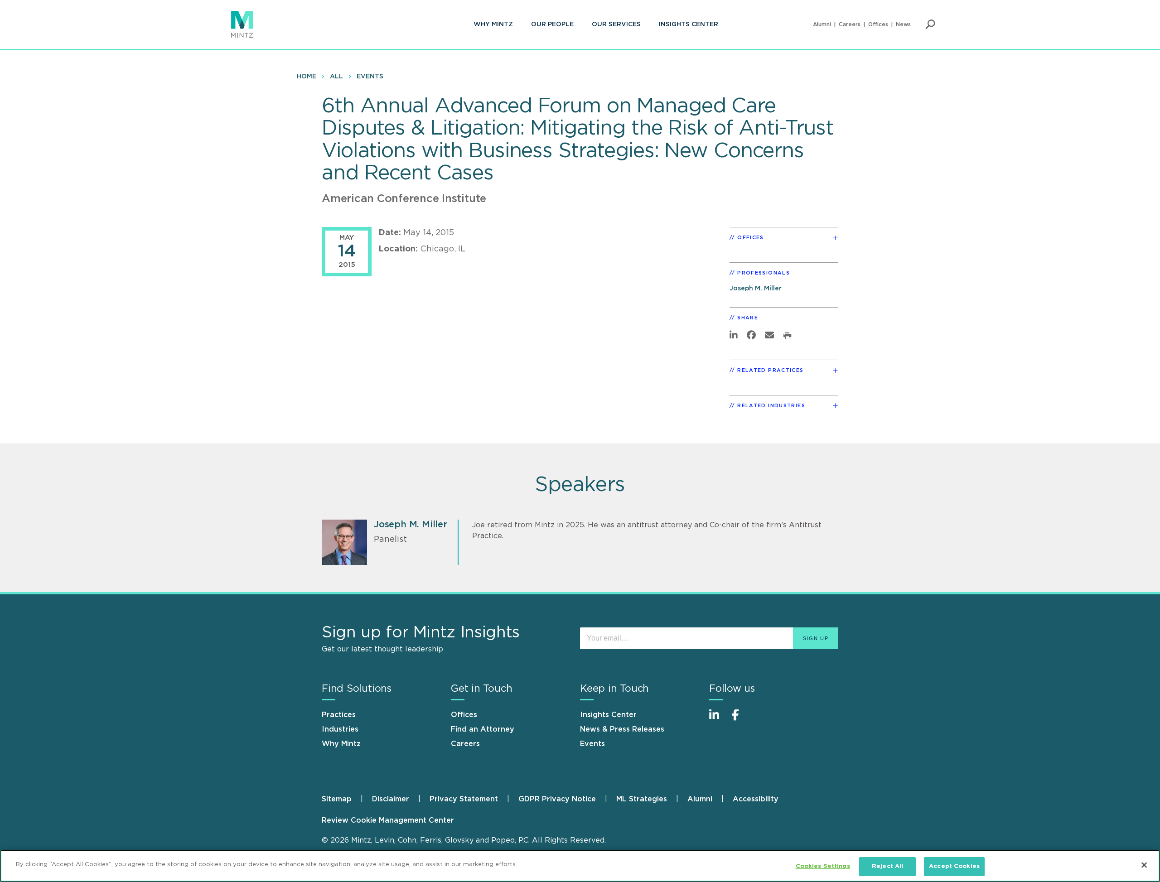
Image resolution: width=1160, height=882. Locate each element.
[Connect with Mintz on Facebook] (741, 719)
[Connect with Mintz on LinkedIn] (718, 719)
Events (370, 76)
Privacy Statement (464, 799)
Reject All (887, 866)
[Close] (1144, 865)
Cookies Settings (823, 866)
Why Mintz (493, 24)
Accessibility (755, 799)
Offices (878, 24)
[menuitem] (493, 24)
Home (306, 76)
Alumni (822, 24)
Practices (339, 714)
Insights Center (688, 24)
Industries (340, 729)
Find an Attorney (482, 729)
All (336, 76)
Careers (849, 24)
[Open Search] (930, 24)
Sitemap (337, 799)
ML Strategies (641, 799)
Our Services (616, 24)
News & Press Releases (622, 729)
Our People (552, 24)
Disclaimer (390, 799)
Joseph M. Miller (756, 288)
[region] (580, 866)
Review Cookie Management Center (388, 820)
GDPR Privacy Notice (557, 799)
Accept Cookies (954, 866)
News (903, 24)
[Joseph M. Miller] (344, 542)
